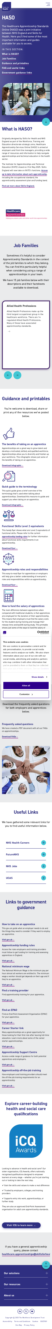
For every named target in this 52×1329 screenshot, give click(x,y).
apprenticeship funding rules (14, 536)
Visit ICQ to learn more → (21, 1225)
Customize (24, 694)
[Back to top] (46, 1265)
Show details (38, 677)
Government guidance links (17, 72)
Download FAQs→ (10, 736)
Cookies (45, 668)
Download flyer (10, 548)
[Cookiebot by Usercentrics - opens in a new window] (37, 632)
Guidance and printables (15, 63)
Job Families (9, 58)
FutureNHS (12, 854)
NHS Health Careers (17, 842)
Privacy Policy (29, 1325)
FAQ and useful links (13, 68)
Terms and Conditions (22, 1321)
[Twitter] (26, 1311)
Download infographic (12, 465)
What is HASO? (10, 54)
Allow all (26, 685)
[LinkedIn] (19, 1311)
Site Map (18, 1325)
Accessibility (7, 1321)
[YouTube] (32, 1311)
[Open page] (9, 331)
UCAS (9, 878)
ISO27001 (43, 1321)
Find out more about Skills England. (18, 185)
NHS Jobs (11, 866)
